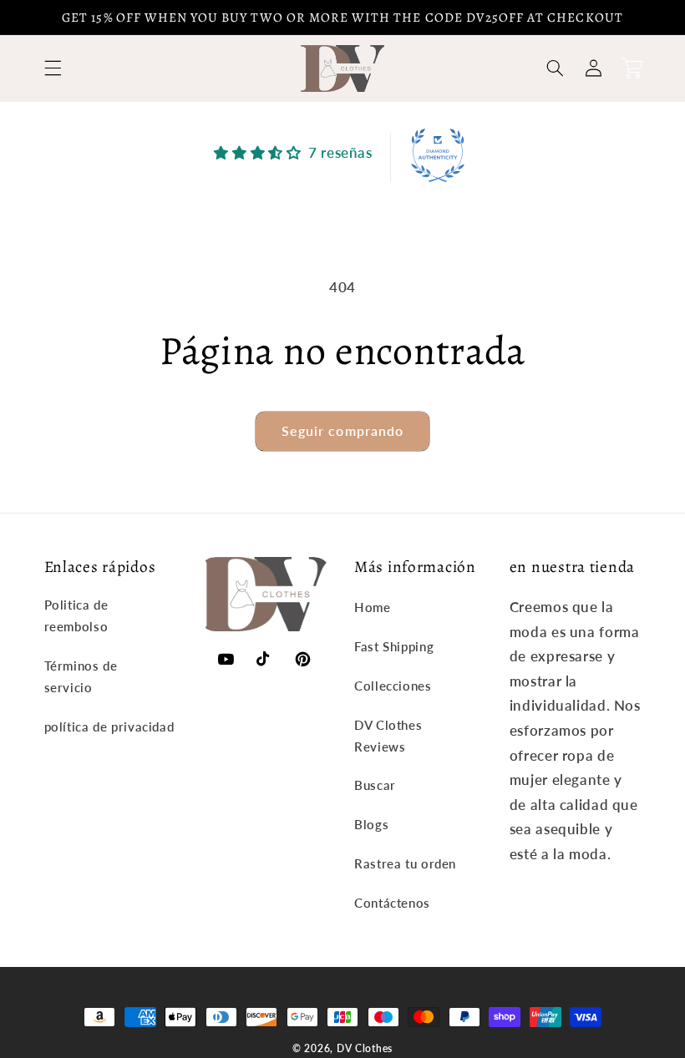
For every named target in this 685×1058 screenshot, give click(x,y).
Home (372, 607)
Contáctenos (392, 902)
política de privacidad (109, 726)
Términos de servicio (81, 676)
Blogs (371, 824)
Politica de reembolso (76, 615)
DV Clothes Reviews (388, 735)
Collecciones (393, 685)
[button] (52, 68)
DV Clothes (365, 1048)
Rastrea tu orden (405, 863)
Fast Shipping (394, 646)
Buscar (375, 784)
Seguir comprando (342, 430)
